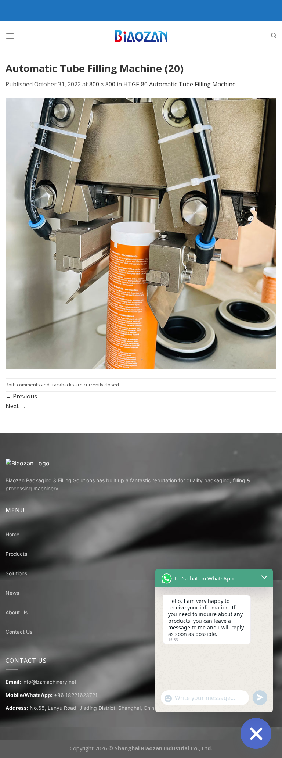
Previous (21, 396)
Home (12, 534)
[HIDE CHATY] (256, 733)
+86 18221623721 (76, 695)
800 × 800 (102, 84)
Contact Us (19, 632)
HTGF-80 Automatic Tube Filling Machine (179, 84)
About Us (17, 612)
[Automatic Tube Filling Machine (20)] (141, 233)
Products (16, 554)
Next (16, 406)
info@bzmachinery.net (49, 682)
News (12, 593)
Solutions (16, 573)
